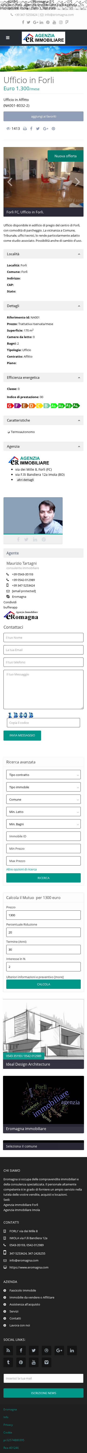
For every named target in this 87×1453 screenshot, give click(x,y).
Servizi (14, 1311)
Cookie (7, 1432)
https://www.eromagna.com (29, 1267)
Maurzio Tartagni (33, 516)
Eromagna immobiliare (26, 1128)
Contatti (15, 1318)
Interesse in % (16, 958)
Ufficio (8, 99)
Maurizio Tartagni (21, 563)
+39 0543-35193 (22, 574)
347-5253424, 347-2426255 (27, 1253)
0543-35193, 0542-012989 (27, 1245)
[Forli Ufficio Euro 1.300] (43, 177)
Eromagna (19, 596)
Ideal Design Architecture (28, 1064)
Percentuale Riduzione (21, 924)
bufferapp (10, 607)
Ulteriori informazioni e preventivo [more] (35, 977)
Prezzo (11, 907)
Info (5, 1417)
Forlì (24, 272)
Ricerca (43, 878)
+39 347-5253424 (26, 15)
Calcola (43, 984)
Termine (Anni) (16, 941)
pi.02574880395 (13, 1440)
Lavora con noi (20, 1325)
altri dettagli (25, 480)
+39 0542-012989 (23, 580)
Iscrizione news (43, 1393)
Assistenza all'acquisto (25, 1304)
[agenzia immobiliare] (43, 38)
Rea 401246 (11, 1448)
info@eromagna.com (59, 15)
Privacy (8, 1425)
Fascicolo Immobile (23, 1290)
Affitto (24, 99)
